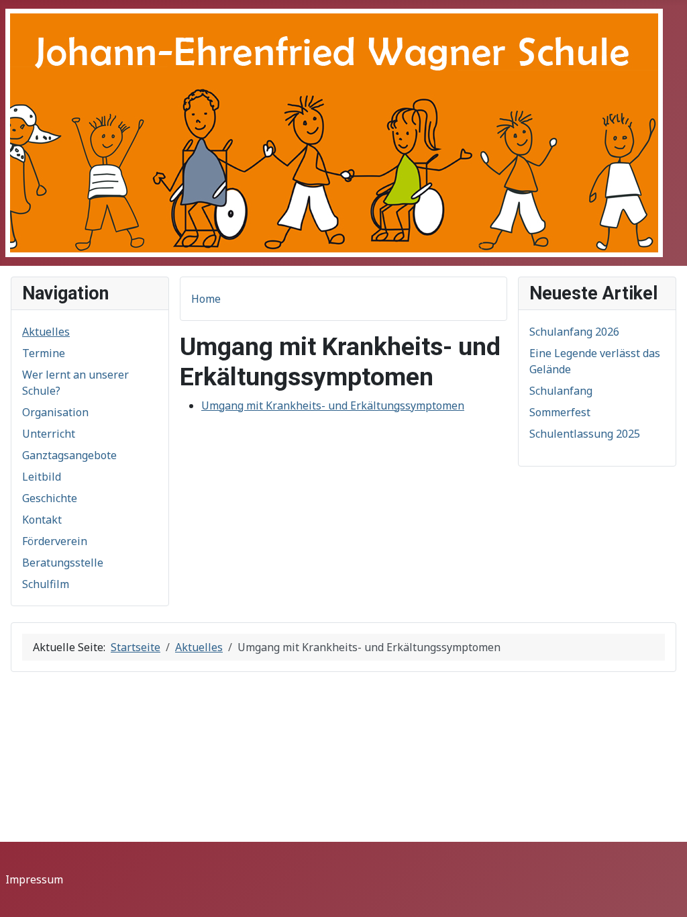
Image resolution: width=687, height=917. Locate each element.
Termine (43, 353)
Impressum (34, 879)
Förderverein (54, 541)
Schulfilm (45, 584)
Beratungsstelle (62, 562)
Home (206, 298)
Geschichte (49, 498)
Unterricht (48, 433)
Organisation (55, 412)
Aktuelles (46, 331)
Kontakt (42, 519)
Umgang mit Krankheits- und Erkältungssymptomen (332, 405)
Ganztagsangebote (69, 455)
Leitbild (41, 476)
